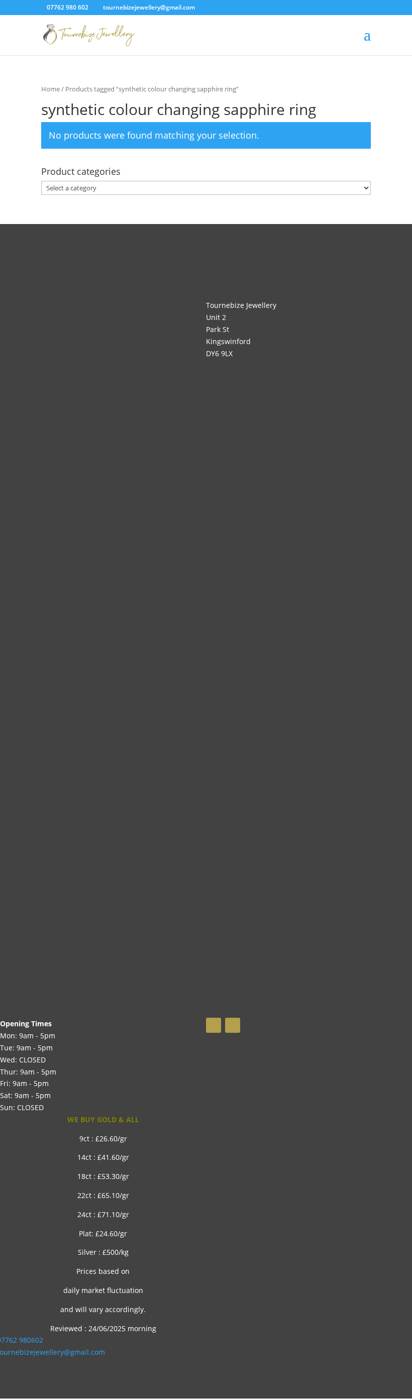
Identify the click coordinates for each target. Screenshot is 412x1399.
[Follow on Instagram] (232, 1025)
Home (50, 88)
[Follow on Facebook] (213, 1025)
